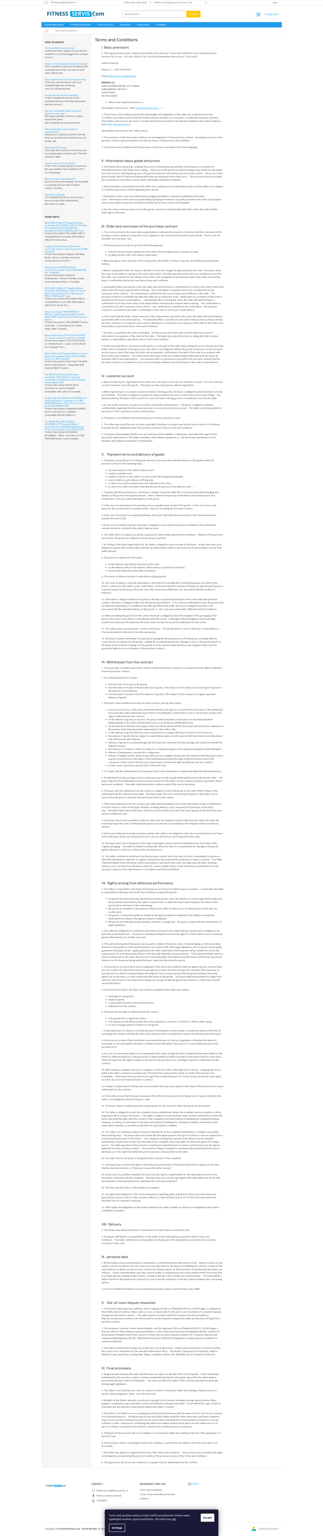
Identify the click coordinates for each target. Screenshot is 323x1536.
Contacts (144, 1498)
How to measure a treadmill (60, 163)
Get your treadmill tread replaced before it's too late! (63, 112)
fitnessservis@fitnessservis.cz (112, 1490)
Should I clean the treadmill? (60, 179)
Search (193, 14)
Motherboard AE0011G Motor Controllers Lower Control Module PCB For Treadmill (65, 270)
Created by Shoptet (268, 1529)
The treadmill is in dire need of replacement (61, 130)
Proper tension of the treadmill (61, 95)
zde (174, 1519)
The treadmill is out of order (60, 48)
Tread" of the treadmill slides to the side (66, 63)
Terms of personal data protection (173, 2)
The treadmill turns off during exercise (65, 79)
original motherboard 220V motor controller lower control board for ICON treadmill (66, 249)
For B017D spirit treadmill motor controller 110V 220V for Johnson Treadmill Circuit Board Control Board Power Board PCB (65, 378)
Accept (207, 1518)
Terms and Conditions (135, 2)
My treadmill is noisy (56, 147)
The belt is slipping (55, 194)
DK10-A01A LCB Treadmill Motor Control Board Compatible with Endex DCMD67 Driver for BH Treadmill (66, 356)
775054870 (101, 1500)
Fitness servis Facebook (108, 1495)
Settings (117, 1528)
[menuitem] (54, 24)
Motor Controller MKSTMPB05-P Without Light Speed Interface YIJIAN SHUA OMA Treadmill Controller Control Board (66, 315)
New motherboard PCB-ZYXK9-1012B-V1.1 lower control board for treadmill (65, 336)
